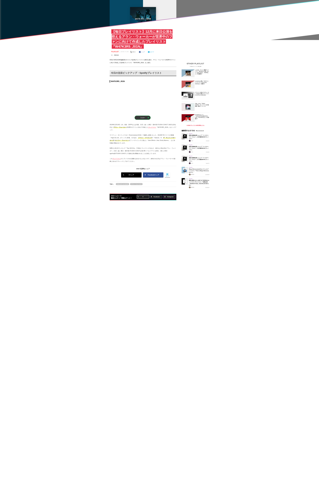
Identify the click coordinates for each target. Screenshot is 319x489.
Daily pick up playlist (122, 184)
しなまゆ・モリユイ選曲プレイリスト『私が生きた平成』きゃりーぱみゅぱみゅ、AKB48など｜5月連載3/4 (202, 72)
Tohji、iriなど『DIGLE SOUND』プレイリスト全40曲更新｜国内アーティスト (202, 105)
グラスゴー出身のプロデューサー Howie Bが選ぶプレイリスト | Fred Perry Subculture (202, 94)
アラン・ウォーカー (136, 184)
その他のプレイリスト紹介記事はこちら (195, 125)
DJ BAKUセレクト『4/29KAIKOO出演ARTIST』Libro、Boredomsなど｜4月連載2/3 (202, 116)
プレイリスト (152, 127)
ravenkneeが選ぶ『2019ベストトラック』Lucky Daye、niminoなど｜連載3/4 (201, 82)
